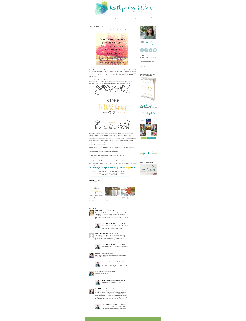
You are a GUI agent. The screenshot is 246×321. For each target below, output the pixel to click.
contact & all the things (111, 18)
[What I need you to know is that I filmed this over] (154, 127)
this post (128, 168)
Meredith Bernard (99, 288)
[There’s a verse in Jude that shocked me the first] (148, 127)
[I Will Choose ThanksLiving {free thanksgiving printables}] (96, 191)
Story (119, 29)
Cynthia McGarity (99, 233)
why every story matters (136, 18)
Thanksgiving (125, 29)
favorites (121, 18)
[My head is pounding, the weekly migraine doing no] (148, 121)
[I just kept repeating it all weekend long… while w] (143, 133)
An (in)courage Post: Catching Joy (128, 195)
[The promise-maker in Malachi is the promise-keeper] (143, 121)
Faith (112, 29)
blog (100, 18)
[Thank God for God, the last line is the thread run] (148, 133)
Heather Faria (98, 210)
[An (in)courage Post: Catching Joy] (128, 191)
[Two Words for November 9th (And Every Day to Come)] (112, 191)
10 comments (132, 29)
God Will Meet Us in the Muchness (147, 71)
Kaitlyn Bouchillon (94, 29)
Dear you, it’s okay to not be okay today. (148, 68)
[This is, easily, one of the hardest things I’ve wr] (154, 121)
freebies (128, 18)
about (95, 18)
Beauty (109, 29)
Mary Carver (98, 271)
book (103, 18)
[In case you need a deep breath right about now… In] (154, 133)
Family (116, 29)
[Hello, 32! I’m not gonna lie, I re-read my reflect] (143, 127)
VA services (146, 18)
